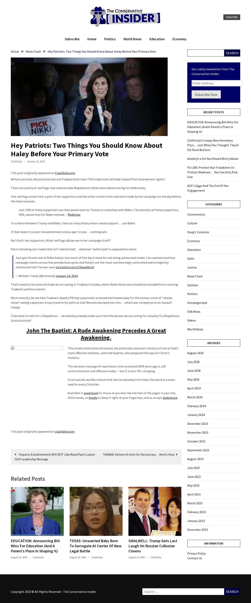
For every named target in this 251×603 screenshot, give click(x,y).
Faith (190, 258)
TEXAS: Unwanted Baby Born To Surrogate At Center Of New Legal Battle (96, 545)
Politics (110, 39)
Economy (179, 39)
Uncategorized (197, 303)
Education (157, 39)
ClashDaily (16, 161)
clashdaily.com (65, 431)
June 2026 (194, 371)
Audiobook (170, 398)
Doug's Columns (198, 232)
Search (232, 53)
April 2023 (194, 494)
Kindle (93, 398)
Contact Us (194, 558)
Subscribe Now (206, 95)
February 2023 (196, 512)
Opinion (192, 285)
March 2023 (194, 503)
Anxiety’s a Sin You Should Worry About (212, 159)
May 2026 (193, 379)
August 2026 (195, 353)
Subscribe (232, 17)
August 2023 (195, 459)
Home (91, 39)
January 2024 (196, 415)
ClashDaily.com (65, 173)
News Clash (195, 276)
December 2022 (197, 530)
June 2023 (194, 477)
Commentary (196, 214)
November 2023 (197, 432)
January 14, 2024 (67, 276)
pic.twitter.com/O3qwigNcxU (75, 267)
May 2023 (193, 485)
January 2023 (196, 521)
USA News (193, 311)
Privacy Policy (196, 553)
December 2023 (197, 424)
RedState (74, 215)
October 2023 (196, 441)
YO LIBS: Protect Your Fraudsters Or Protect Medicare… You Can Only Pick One (212, 172)
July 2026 (193, 362)
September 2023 (198, 450)
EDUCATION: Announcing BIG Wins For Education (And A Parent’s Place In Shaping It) (35, 545)
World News (133, 39)
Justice (192, 267)
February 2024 (196, 406)
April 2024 (194, 388)
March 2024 (194, 397)
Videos (191, 320)
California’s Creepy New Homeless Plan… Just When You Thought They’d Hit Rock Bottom (212, 145)
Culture (192, 223)
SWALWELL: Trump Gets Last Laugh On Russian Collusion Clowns (152, 545)
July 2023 (193, 468)
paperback (91, 393)
